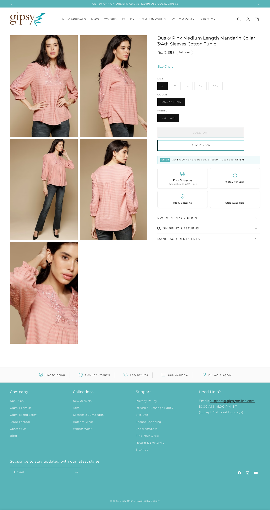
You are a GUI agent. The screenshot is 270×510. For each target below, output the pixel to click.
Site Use (142, 415)
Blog (13, 435)
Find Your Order (148, 435)
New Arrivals (82, 401)
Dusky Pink (173, 103)
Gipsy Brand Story (23, 415)
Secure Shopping (148, 422)
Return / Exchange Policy (154, 408)
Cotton (170, 119)
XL (203, 87)
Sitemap (142, 449)
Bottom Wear (83, 422)
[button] (239, 19)
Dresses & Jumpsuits (88, 415)
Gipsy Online (127, 501)
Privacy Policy (146, 401)
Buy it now (201, 145)
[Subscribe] (76, 472)
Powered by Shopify (148, 501)
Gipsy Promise (21, 408)
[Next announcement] (258, 4)
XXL (218, 87)
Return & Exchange (150, 442)
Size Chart (165, 66)
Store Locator (20, 422)
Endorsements (146, 429)
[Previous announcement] (11, 4)
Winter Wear (82, 429)
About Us (17, 401)
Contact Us (18, 429)
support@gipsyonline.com (232, 401)
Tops (76, 408)
